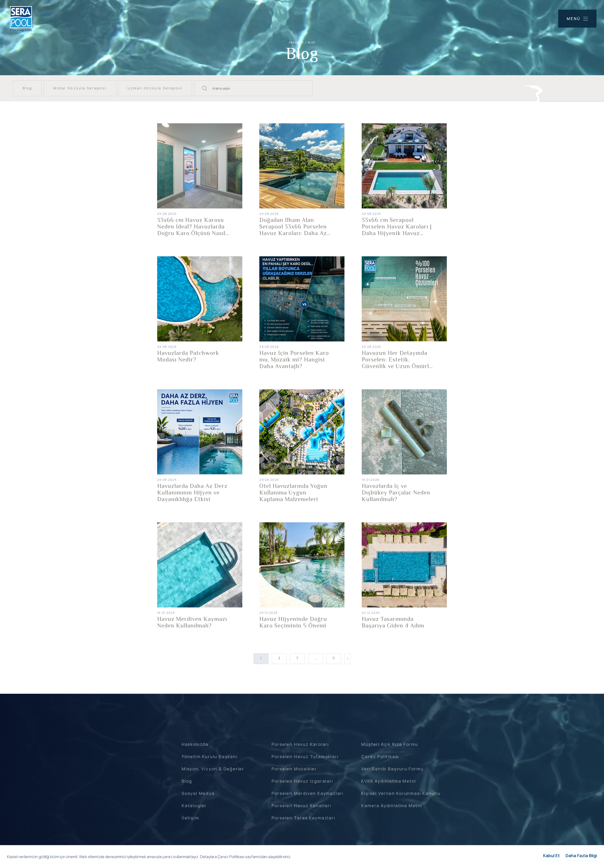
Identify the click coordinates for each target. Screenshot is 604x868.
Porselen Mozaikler (294, 768)
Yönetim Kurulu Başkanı (210, 756)
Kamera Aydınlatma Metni (391, 805)
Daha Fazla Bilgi (581, 855)
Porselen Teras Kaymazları (303, 817)
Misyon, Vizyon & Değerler (213, 768)
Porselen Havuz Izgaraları (302, 781)
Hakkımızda (195, 744)
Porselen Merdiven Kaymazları (308, 793)
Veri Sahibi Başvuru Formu (392, 768)
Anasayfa (296, 42)
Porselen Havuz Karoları (300, 744)
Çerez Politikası (380, 756)
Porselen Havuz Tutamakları (305, 756)
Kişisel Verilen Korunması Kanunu (400, 793)
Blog (187, 781)
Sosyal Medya (198, 793)
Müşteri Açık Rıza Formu (389, 744)
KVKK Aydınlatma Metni (388, 781)
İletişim (190, 817)
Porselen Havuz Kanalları (301, 805)
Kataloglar (194, 805)
